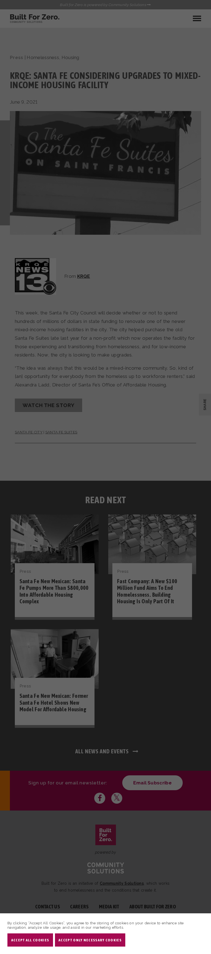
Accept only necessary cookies (90, 940)
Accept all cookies (30, 940)
